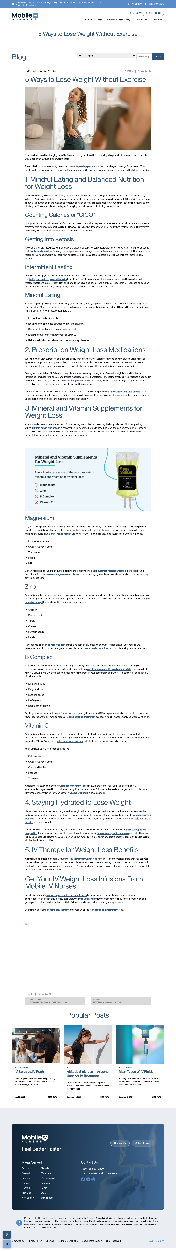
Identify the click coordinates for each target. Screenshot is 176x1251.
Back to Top (155, 1241)
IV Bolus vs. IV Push (29, 1071)
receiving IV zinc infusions (98, 648)
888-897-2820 (156, 3)
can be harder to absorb (55, 644)
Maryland (26, 1193)
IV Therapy (24, 1068)
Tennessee (46, 1183)
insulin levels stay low (41, 251)
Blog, (17, 1068)
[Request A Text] (7, 1235)
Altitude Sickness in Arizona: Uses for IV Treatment (88, 1073)
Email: (99, 1173)
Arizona (25, 1168)
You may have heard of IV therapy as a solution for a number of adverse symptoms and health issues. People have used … (140, 1081)
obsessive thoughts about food (75, 380)
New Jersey (28, 1198)
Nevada (45, 1168)
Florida (25, 1183)
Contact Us (138, 13)
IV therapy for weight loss (84, 858)
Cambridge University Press (73, 785)
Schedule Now (155, 13)
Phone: (92, 1169)
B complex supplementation (81, 717)
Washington (47, 1198)
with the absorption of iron (70, 741)
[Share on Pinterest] (150, 71)
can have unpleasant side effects (123, 391)
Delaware (26, 1178)
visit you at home (88, 898)
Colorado (26, 1173)
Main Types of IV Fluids (136, 1071)
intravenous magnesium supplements (62, 574)
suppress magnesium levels (112, 570)
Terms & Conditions (68, 1241)
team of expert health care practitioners (66, 895)
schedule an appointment (105, 909)
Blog (69, 1068)
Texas (44, 1188)
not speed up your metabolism (88, 166)
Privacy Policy (35, 1241)
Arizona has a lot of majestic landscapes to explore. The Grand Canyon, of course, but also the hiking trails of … (88, 1085)
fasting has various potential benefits (48, 279)
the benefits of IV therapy (56, 909)
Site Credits (18, 1241)
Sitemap (50, 1241)
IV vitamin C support (78, 793)
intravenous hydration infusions (113, 833)
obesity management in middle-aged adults (109, 669)
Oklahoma (46, 1173)
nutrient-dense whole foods (46, 428)
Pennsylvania (48, 1178)
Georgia (26, 1188)
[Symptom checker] (7, 1244)
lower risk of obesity (61, 533)
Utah (43, 1193)
